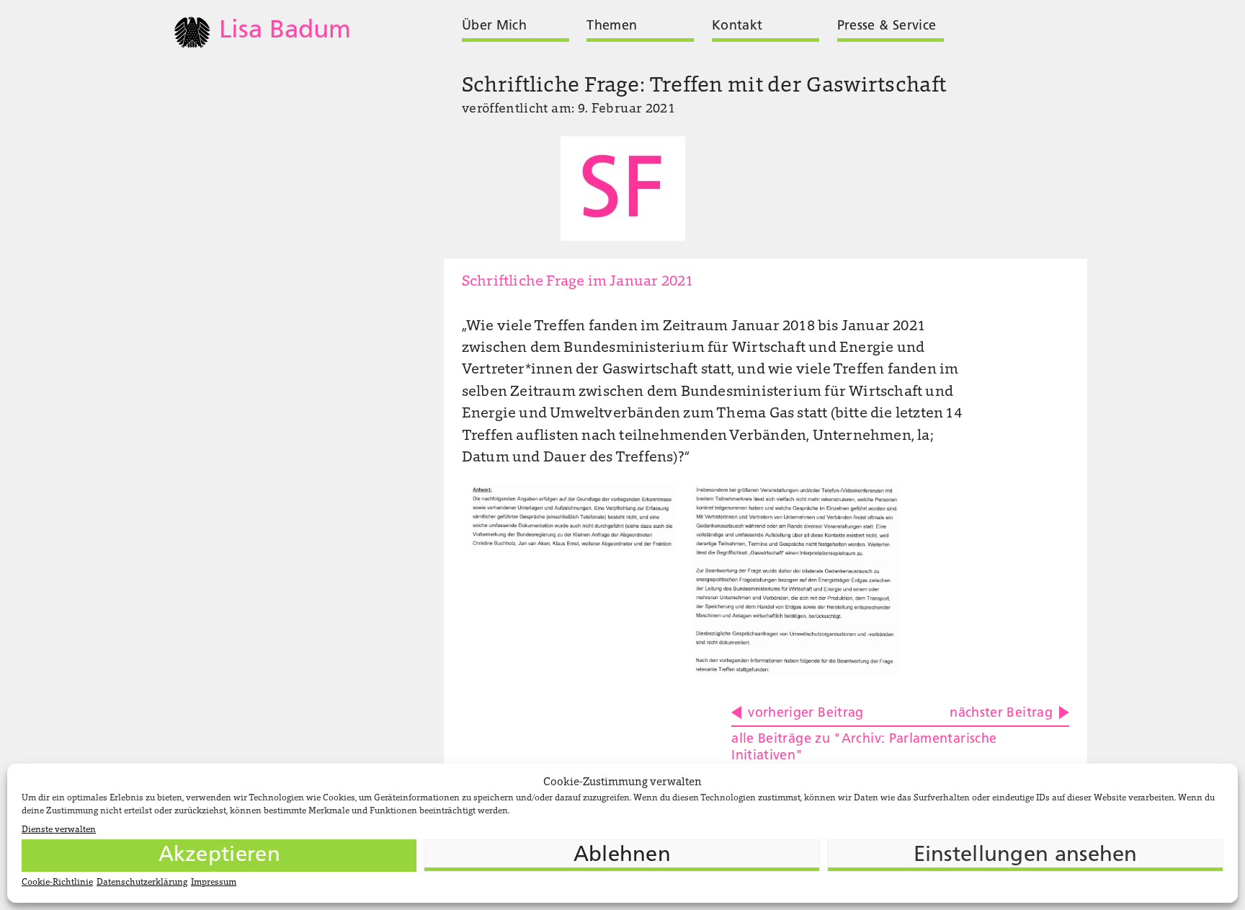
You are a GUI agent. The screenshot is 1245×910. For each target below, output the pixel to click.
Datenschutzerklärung (142, 882)
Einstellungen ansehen (1026, 855)
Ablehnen (622, 855)
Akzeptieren (219, 855)
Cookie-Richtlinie (57, 882)
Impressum (213, 882)
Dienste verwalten (59, 830)
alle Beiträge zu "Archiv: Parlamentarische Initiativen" (863, 748)
